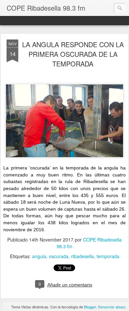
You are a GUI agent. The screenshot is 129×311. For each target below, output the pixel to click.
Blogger (90, 306)
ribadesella (82, 256)
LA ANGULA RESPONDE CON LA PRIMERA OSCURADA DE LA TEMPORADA (73, 54)
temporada (108, 256)
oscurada (58, 256)
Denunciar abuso (111, 306)
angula (39, 256)
